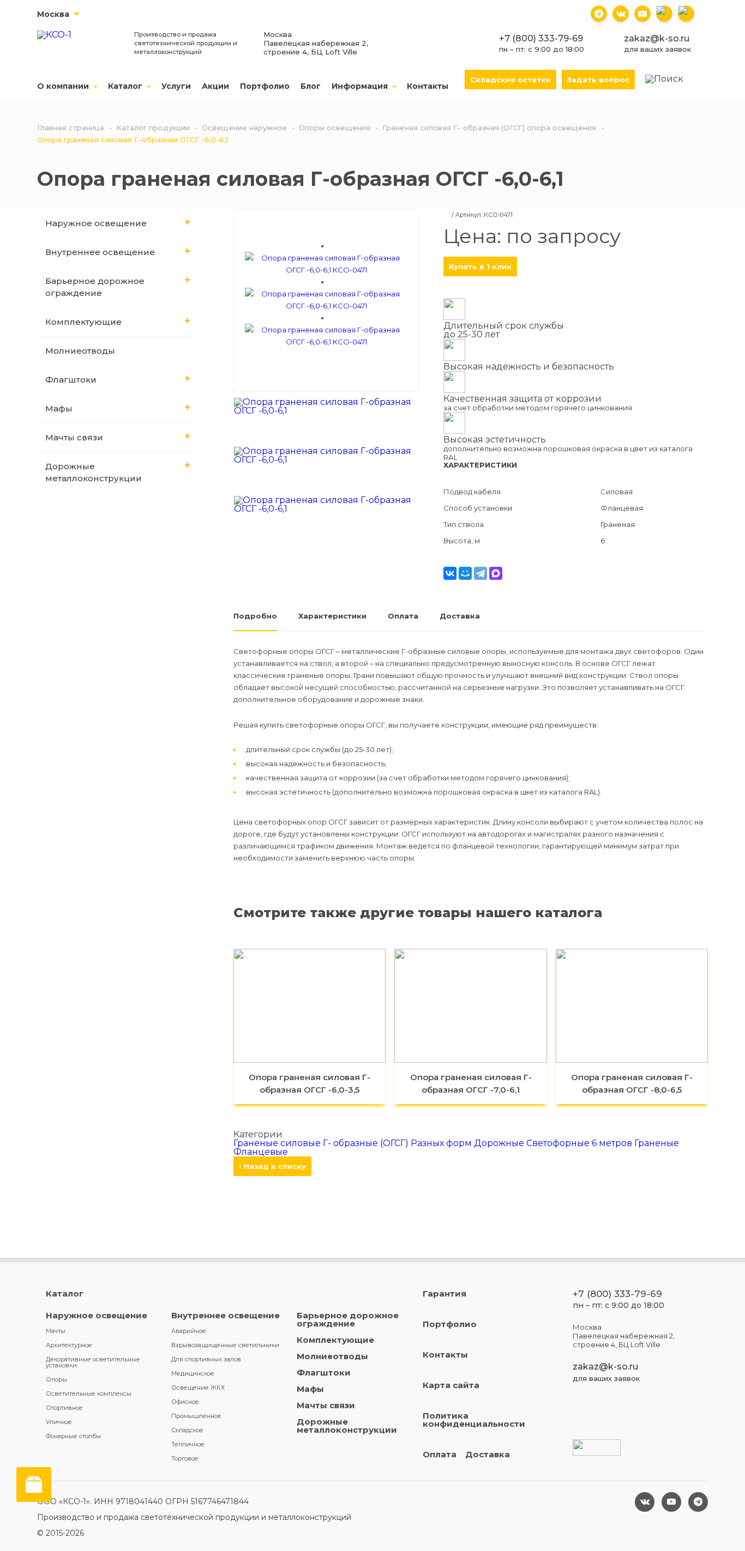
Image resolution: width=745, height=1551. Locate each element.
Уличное (59, 1422)
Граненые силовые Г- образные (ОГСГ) (322, 1143)
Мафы (59, 408)
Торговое (185, 1458)
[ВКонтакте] (449, 573)
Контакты (427, 86)
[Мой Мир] (465, 573)
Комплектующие (83, 322)
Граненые (656, 1143)
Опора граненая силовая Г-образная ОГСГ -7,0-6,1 (471, 1083)
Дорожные (500, 1143)
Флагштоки (71, 379)
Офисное (185, 1401)
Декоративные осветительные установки (93, 1362)
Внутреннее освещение (100, 252)
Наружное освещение (96, 223)
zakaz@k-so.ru (656, 38)
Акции (215, 86)
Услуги (176, 86)
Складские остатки (510, 79)
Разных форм (442, 1143)
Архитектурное (69, 1345)
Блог (311, 86)
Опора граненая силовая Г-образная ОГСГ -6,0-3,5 (309, 1083)
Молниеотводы (80, 351)
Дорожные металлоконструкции (93, 472)
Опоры (56, 1379)
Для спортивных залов (206, 1359)
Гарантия (444, 1293)
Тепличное (188, 1444)
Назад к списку (274, 1166)
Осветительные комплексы (88, 1393)
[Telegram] (480, 573)
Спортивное (64, 1407)
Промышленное (196, 1416)
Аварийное (188, 1331)
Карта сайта (451, 1385)
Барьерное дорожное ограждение (95, 287)
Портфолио (265, 86)
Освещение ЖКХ (198, 1387)
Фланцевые (260, 1152)
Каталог (126, 86)
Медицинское (192, 1373)
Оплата (439, 1454)
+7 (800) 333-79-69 (541, 38)
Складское (187, 1430)
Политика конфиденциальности (474, 1419)
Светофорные (559, 1143)
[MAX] (495, 573)
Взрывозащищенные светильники (225, 1345)
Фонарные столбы (73, 1436)
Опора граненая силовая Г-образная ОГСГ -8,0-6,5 (632, 1083)
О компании (64, 86)
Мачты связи (74, 437)
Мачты (55, 1331)
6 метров (613, 1143)
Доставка (487, 1454)
